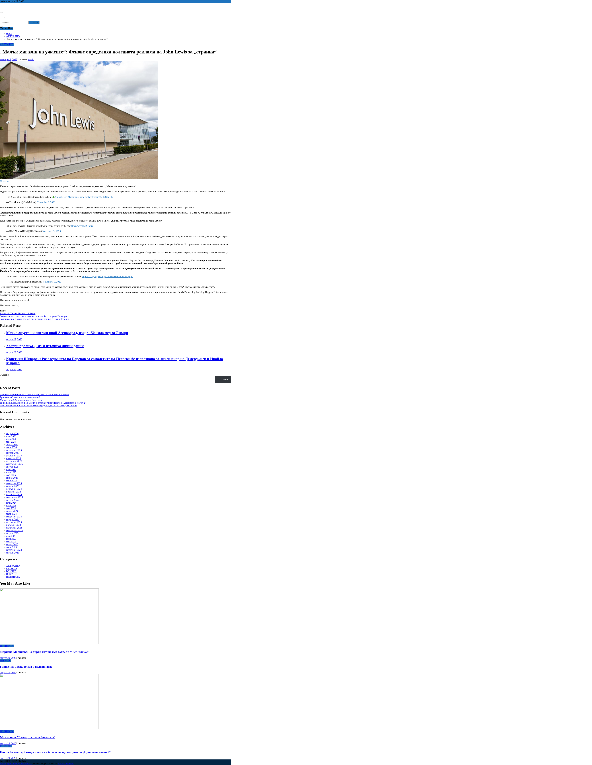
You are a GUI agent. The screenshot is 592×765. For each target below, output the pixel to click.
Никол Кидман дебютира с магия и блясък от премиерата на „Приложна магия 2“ (43, 402)
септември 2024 (14, 497)
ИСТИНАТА (13, 577)
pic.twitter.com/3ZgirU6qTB (99, 197)
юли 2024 (11, 502)
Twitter (14, 313)
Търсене (4, 374)
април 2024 (12, 511)
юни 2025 (11, 472)
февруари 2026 (14, 450)
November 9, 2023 (46, 202)
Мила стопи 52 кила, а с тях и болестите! (21, 400)
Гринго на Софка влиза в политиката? (20, 397)
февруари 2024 (14, 516)
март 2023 (11, 547)
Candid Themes (66, 763)
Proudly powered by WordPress (16, 763)
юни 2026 (11, 439)
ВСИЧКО (11, 571)
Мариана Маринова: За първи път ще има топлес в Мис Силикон (34, 394)
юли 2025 (11, 469)
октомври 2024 (14, 494)
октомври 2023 (14, 527)
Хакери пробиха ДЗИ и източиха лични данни (45, 346)
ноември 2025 (13, 458)
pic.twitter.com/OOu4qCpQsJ (118, 276)
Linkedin (31, 313)
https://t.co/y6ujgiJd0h (92, 276)
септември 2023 (14, 530)
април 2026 (12, 444)
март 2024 (11, 514)
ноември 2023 (13, 525)
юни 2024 (11, 505)
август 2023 (12, 533)
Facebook (5, 313)
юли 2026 (11, 436)
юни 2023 (11, 538)
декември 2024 (14, 489)
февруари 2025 (14, 483)
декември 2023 (14, 522)
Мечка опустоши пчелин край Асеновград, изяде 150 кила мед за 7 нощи (67, 333)
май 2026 (11, 441)
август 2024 (12, 500)
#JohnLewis (61, 197)
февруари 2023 (14, 550)
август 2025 (12, 466)
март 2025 (11, 480)
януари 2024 (12, 519)
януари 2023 (12, 552)
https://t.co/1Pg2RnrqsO (83, 226)
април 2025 (12, 477)
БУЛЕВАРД (12, 568)
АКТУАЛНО (7, 44)
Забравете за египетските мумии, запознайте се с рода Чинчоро (33, 316)
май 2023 (11, 541)
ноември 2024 (13, 491)
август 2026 (12, 433)
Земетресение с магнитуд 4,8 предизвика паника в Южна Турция (34, 319)
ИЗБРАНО (11, 574)
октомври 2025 (14, 461)
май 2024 (11, 508)
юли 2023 (11, 536)
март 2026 (11, 447)
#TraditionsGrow (76, 197)
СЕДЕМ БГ (6, 6)
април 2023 (12, 544)
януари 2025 (12, 486)
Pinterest (22, 313)
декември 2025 (14, 455)
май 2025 (11, 475)
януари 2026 (12, 453)
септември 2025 (14, 464)
